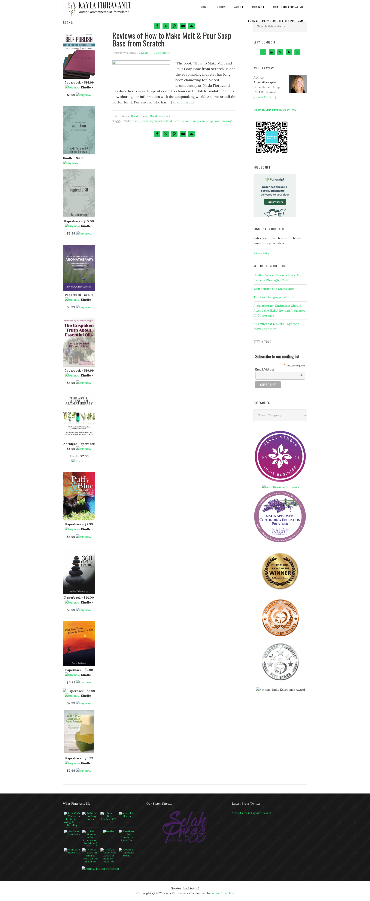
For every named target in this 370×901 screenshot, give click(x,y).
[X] (166, 134)
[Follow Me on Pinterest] (100, 868)
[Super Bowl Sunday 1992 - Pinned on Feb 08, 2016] (108, 816)
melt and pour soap (199, 121)
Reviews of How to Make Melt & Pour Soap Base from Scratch (171, 39)
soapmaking (223, 121)
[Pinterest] (174, 134)
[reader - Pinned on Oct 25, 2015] (108, 831)
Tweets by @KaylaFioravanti (252, 813)
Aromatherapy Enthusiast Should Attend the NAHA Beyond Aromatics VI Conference (279, 310)
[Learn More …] (265, 97)
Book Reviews (160, 116)
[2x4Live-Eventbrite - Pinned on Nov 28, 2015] (72, 833)
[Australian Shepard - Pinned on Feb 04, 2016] (127, 815)
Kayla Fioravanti (98, 7)
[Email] (183, 134)
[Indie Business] (280, 482)
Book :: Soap (140, 116)
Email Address (279, 369)
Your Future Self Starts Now (274, 289)
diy (151, 121)
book (144, 121)
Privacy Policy (261, 253)
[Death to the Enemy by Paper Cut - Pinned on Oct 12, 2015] (127, 836)
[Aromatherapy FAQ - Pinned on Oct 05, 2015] (72, 851)
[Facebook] (157, 134)
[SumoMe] (191, 134)
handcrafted (163, 121)
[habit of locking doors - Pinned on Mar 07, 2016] (90, 816)
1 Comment (162, 53)
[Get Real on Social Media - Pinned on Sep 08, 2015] (127, 852)
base (136, 121)
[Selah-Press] (185, 843)
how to (178, 121)
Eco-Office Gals (222, 893)
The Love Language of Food (274, 297)
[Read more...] (182, 102)
